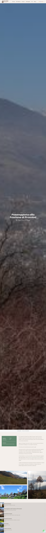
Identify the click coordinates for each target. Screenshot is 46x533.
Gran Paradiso (40, 457)
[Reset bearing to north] (1, 506)
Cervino (29, 457)
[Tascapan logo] (5, 1)
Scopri (23, 1)
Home (13, 1)
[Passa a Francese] (41, 1)
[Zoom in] (1, 503)
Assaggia (28, 1)
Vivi (32, 1)
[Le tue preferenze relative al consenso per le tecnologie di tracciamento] (44, 531)
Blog (35, 1)
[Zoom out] (1, 505)
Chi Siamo (18, 1)
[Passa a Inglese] (40, 1)
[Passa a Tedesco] (42, 1)
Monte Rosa (34, 457)
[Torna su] (44, 527)
